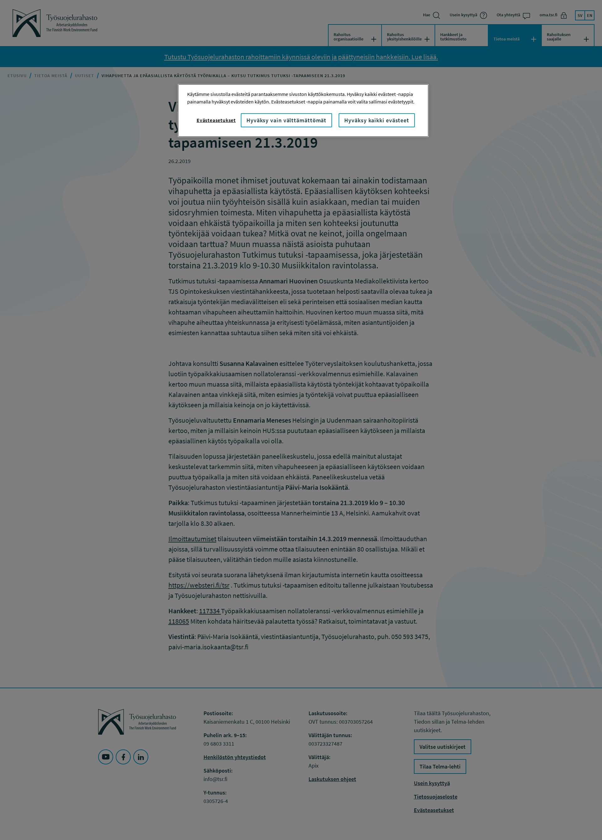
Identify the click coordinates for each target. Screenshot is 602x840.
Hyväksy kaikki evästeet (376, 120)
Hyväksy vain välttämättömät (286, 120)
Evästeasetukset (216, 120)
